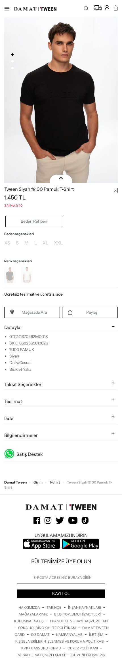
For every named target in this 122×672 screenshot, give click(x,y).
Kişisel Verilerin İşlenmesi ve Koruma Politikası (60, 641)
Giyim (38, 482)
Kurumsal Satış (29, 621)
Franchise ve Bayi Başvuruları (79, 621)
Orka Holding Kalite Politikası (47, 628)
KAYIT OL (61, 593)
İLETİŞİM (96, 634)
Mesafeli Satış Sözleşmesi (42, 655)
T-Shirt (54, 482)
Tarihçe (54, 607)
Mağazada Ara (34, 312)
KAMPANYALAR (69, 634)
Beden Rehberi (34, 221)
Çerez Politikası (83, 648)
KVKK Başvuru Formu (41, 648)
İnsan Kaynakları (85, 607)
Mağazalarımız (33, 614)
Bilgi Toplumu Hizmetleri (77, 614)
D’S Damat (40, 634)
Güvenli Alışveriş (88, 655)
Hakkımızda (29, 607)
